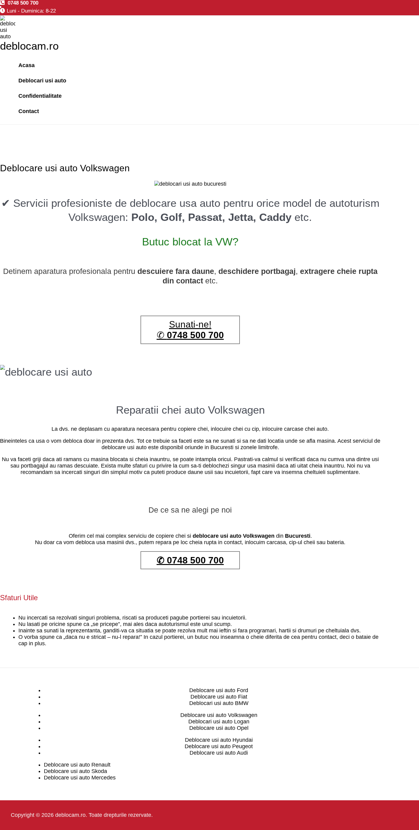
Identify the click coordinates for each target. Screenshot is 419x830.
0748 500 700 (21, 3)
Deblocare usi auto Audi (219, 753)
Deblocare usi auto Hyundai (219, 740)
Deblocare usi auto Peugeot (219, 746)
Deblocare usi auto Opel (218, 728)
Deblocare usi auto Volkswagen (218, 715)
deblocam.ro (29, 46)
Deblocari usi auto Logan (218, 721)
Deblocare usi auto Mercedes (80, 778)
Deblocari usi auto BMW (218, 703)
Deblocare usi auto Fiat (218, 697)
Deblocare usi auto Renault (77, 765)
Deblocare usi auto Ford (218, 690)
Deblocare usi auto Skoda (75, 771)
